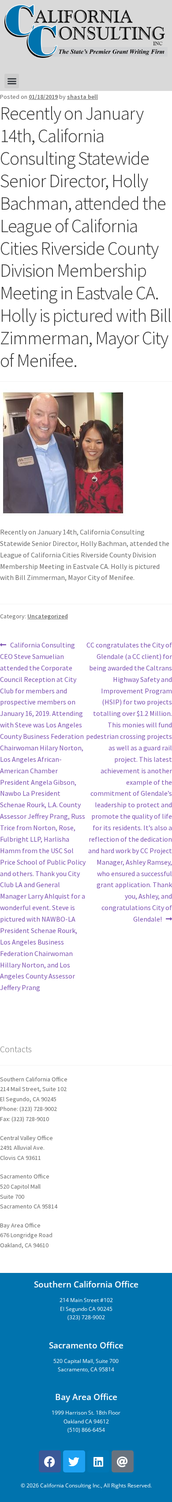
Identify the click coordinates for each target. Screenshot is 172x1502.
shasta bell (82, 97)
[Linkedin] (98, 1461)
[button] (11, 81)
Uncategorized (47, 616)
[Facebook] (50, 1461)
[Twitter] (74, 1461)
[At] (123, 1461)
